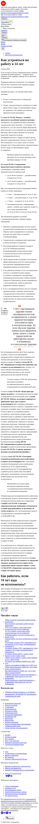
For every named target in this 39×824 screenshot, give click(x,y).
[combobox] (9, 818)
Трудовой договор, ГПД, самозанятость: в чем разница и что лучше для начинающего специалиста (21, 650)
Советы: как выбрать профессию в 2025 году (21, 665)
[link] (4, 37)
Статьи (7, 53)
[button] (3, 42)
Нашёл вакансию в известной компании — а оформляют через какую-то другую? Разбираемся (20, 682)
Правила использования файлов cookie (14, 17)
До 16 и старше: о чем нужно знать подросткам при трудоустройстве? (17, 632)
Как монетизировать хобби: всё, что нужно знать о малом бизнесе (20, 672)
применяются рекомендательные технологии (18, 800)
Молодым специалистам (13, 55)
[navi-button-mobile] (3, 48)
